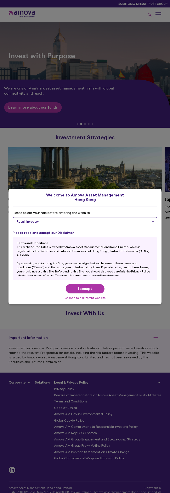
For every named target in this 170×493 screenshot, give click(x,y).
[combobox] (85, 221)
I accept (85, 289)
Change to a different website (85, 298)
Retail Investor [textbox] (28, 221)
